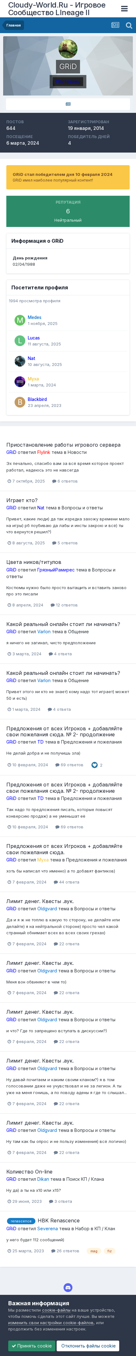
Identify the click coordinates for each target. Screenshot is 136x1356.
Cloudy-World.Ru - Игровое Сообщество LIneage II (57, 8)
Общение (78, 631)
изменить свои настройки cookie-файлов (51, 1322)
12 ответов (66, 604)
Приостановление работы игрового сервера (63, 445)
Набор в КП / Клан (95, 1228)
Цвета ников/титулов (33, 562)
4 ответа (62, 653)
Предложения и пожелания (91, 742)
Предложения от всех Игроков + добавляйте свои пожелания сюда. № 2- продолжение (64, 731)
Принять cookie (34, 1345)
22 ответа (68, 943)
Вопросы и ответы (82, 507)
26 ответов (67, 1250)
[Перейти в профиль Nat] (20, 361)
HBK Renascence (59, 1220)
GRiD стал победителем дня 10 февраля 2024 (63, 174)
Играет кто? (22, 500)
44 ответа (68, 881)
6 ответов (67, 481)
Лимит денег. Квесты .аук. (40, 901)
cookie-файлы (56, 1310)
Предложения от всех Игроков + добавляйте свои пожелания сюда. (64, 849)
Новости (77, 452)
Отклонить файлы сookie (88, 1345)
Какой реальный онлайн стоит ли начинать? (63, 624)
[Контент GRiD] (68, 104)
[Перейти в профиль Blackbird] (20, 402)
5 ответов (67, 542)
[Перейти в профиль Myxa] (20, 381)
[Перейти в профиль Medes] (20, 320)
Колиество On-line (29, 1171)
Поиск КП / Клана (85, 1179)
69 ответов (71, 764)
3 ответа (62, 1201)
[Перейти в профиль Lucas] (20, 340)
